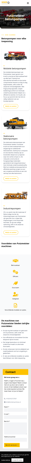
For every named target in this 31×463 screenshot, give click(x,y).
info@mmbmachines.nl (13, 402)
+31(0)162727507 (11, 399)
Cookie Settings (5, 460)
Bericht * (7, 421)
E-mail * (6, 414)
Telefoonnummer (10, 437)
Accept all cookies (17, 460)
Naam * (6, 407)
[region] (15, 457)
